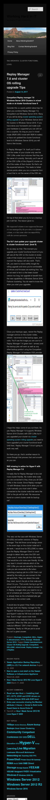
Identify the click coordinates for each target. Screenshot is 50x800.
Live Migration (26, 748)
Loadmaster (11, 752)
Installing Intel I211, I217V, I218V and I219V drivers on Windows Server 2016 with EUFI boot (23, 696)
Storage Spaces (22, 768)
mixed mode (20, 647)
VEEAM (34, 767)
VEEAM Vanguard (15, 771)
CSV (20, 737)
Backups (17, 637)
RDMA (10, 763)
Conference (12, 737)
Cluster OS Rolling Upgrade (17, 644)
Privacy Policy (13, 52)
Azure (30, 724)
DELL (34, 637)
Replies (10, 649)
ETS (17, 743)
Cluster (22, 728)
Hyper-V (27, 742)
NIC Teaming (24, 755)
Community (14, 732)
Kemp (37, 743)
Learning (12, 748)
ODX (31, 756)
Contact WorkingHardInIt (27, 46)
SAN (20, 763)
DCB (25, 737)
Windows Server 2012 (23, 779)
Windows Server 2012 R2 (24, 784)
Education (11, 743)
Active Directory (20, 725)
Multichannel (29, 752)
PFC (34, 756)
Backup (37, 724)
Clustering (30, 728)
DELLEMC (11, 647)
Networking (12, 755)
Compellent (26, 637)
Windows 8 (12, 775)
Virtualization (35, 771)
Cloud (17, 728)
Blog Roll (11, 46)
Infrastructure (14, 639)
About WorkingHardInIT (25, 41)
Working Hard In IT (22, 16)
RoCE (16, 763)
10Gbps (10, 724)
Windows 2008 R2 (26, 775)
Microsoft (20, 752)
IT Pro (23, 639)
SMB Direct (28, 763)
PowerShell (13, 759)
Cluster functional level (33, 642)
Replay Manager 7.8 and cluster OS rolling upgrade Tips (18, 81)
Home (10, 41)
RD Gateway (35, 759)
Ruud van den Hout (15, 693)
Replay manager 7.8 (34, 647)
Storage (29, 639)
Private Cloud (26, 759)
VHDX (26, 771)
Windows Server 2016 (17, 788)
